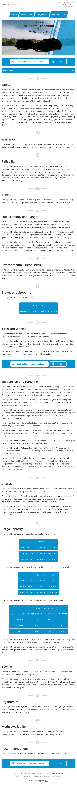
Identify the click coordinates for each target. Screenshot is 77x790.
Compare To (42, 14)
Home (14, 14)
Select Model (26, 14)
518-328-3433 (70, 7)
